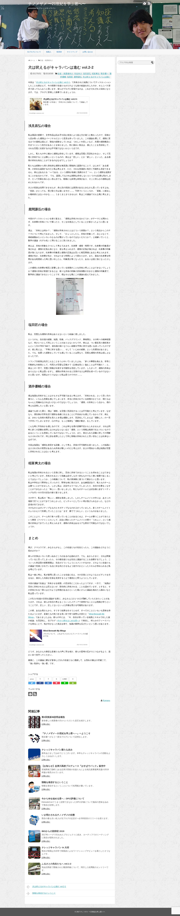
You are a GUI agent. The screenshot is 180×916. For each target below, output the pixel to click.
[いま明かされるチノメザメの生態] (34, 820)
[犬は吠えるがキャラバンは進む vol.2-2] (48, 683)
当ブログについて (34, 52)
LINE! (64, 679)
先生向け (78, 74)
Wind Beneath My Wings (54, 631)
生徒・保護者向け (65, 74)
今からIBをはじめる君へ (68, 621)
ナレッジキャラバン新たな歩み (57, 749)
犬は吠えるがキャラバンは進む (96, 77)
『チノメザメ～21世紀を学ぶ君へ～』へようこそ (66, 733)
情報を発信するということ (55, 782)
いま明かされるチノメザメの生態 (58, 815)
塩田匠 (70, 77)
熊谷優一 (104, 74)
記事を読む (46, 724)
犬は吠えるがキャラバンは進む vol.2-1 (53, 82)
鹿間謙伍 (78, 77)
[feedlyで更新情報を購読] (145, 3)
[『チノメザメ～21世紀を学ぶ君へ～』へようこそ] (34, 738)
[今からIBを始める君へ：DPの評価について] (34, 803)
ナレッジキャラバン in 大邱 (55, 847)
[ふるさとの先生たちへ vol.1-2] (34, 869)
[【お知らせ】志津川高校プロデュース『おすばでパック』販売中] (34, 771)
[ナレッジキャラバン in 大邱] (34, 852)
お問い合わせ (88, 52)
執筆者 (59, 52)
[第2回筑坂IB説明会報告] (34, 722)
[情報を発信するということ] (34, 787)
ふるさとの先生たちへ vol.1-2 (56, 864)
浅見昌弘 (87, 74)
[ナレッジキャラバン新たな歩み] (34, 755)
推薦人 (48, 52)
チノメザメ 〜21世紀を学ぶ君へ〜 (57, 4)
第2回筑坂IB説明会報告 (53, 717)
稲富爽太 (96, 74)
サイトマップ (72, 52)
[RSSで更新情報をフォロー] (149, 3)
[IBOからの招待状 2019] (34, 836)
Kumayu (106, 700)
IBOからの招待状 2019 (53, 831)
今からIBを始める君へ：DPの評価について (63, 798)
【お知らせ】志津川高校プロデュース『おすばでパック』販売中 (74, 766)
